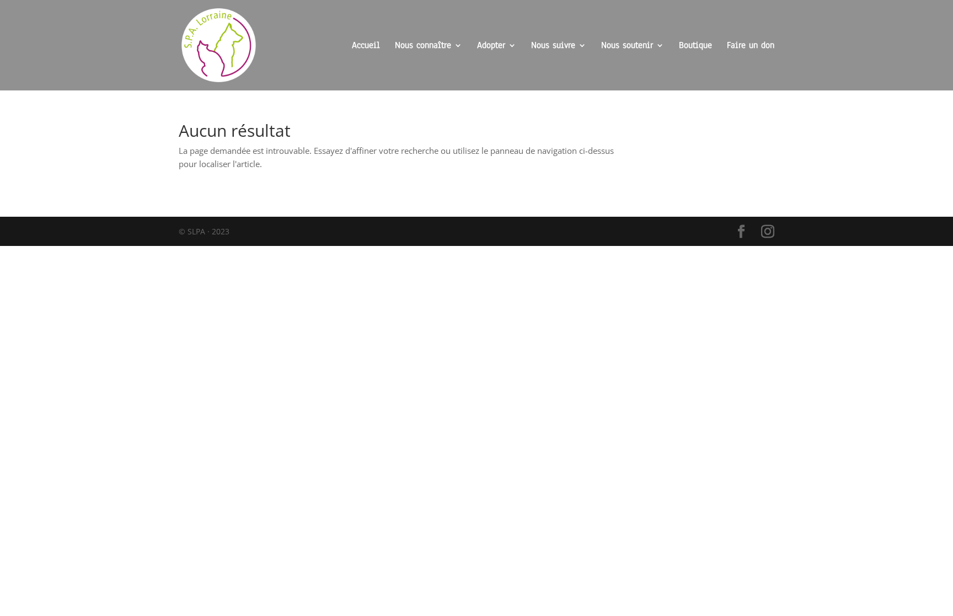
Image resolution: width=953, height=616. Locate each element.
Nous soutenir (627, 46)
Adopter (491, 46)
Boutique (695, 46)
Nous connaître (423, 46)
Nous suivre (553, 46)
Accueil (366, 46)
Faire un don (750, 46)
